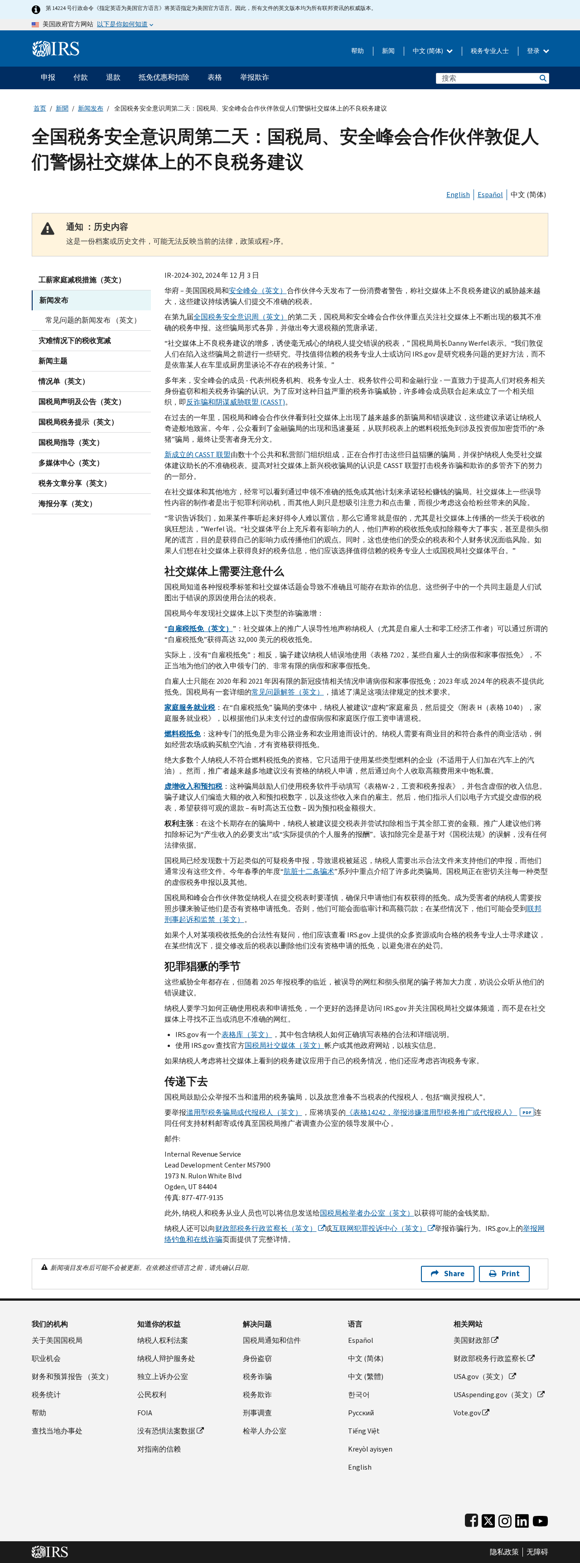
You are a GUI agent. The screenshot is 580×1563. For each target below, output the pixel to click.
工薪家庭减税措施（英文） (82, 280)
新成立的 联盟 (197, 454)
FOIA (144, 1413)
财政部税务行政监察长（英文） (266, 1228)
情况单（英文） (64, 381)
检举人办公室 (264, 1431)
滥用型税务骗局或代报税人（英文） (244, 1112)
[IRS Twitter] (488, 1519)
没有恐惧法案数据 (166, 1431)
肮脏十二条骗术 (309, 871)
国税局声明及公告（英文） (82, 401)
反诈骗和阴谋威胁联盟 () (235, 402)
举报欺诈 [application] (254, 77)
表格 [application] (215, 77)
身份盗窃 (257, 1358)
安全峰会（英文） (258, 290)
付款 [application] (80, 77)
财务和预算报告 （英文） (72, 1376)
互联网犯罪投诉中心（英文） (379, 1228)
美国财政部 (472, 1340)
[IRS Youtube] (540, 1519)
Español (490, 194)
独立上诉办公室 (162, 1376)
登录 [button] (534, 51)
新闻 (388, 51)
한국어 (359, 1394)
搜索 (542, 78)
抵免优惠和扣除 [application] (164, 77)
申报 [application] (48, 77)
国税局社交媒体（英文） (284, 1045)
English (458, 194)
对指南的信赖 (159, 1449)
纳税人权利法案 (162, 1340)
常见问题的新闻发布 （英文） (93, 320)
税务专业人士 (490, 51)
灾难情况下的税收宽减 (75, 340)
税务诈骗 (257, 1376)
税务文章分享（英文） (75, 483)
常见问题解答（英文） (287, 692)
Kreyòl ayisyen (370, 1449)
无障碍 (537, 1552)
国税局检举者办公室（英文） (367, 1213)
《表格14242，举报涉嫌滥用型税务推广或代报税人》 (439, 1112)
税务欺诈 (257, 1394)
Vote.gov (467, 1413)
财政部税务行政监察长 (490, 1358)
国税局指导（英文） (71, 442)
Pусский (361, 1413)
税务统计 (46, 1394)
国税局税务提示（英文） (78, 422)
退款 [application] (113, 77)
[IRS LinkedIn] (522, 1519)
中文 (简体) (429, 51)
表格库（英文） (247, 1034)
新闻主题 (53, 361)
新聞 (62, 108)
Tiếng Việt (364, 1431)
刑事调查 (257, 1413)
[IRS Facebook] (471, 1519)
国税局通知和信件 (272, 1340)
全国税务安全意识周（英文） (240, 317)
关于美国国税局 (57, 1340)
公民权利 (151, 1394)
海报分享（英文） (68, 503)
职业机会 (46, 1358)
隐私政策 (504, 1552)
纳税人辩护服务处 (166, 1358)
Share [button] (454, 1274)
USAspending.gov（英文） (495, 1394)
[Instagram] (505, 1519)
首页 (40, 108)
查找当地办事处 (57, 1431)
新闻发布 (90, 108)
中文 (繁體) (365, 1376)
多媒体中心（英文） (71, 463)
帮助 (357, 51)
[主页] (56, 45)
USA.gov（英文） (481, 1376)
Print (511, 1274)
